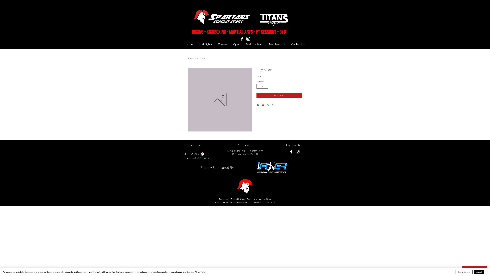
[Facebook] (241, 38)
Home (190, 58)
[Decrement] (258, 86)
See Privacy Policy (198, 272)
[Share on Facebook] (258, 104)
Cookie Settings (464, 272)
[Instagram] (248, 38)
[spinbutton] (262, 86)
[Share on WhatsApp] (267, 104)
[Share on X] (272, 104)
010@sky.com (202, 158)
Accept (479, 272)
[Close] (486, 272)
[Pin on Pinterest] (263, 104)
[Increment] (266, 86)
